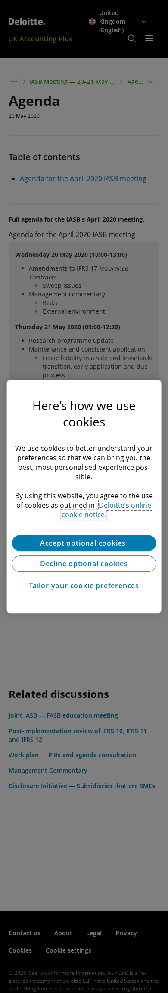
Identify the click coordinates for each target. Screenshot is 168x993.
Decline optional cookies (84, 563)
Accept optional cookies (84, 543)
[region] (84, 496)
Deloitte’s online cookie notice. (107, 509)
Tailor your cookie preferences (84, 585)
